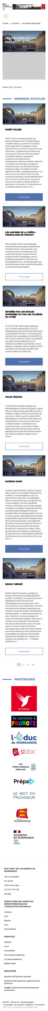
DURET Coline (13, 129)
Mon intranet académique (14, 955)
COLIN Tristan (13, 397)
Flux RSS (6, 1002)
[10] (42, 665)
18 (33, 664)
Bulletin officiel (10, 963)
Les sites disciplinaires (13, 959)
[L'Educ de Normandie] (24, 737)
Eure (6, 916)
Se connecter (40, 1005)
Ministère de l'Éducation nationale (17, 976)
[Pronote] (24, 721)
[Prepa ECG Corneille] (24, 767)
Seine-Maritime (10, 929)
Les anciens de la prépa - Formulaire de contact (20, 234)
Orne (6, 925)
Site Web (7, 894)
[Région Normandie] (24, 814)
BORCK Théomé (13, 584)
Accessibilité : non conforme (13, 1005)
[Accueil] (24, 7)
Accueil (5, 23)
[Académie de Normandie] (24, 837)
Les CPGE (15, 23)
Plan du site (15, 1002)
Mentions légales (27, 1002)
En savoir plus (24, 197)
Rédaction (29, 1005)
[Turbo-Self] (24, 698)
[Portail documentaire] (24, 752)
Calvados (8, 912)
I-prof (6, 946)
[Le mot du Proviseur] (24, 795)
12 (28, 664)
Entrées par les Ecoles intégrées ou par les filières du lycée (23, 314)
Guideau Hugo (13, 481)
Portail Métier (9, 950)
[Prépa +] (24, 781)
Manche (7, 920)
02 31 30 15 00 (13, 889)
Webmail (7, 942)
